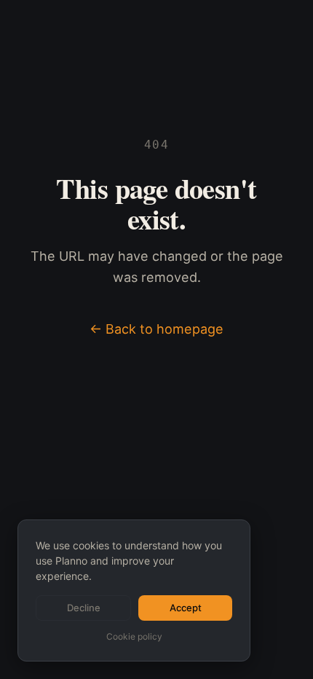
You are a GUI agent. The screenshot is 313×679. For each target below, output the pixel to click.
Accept (186, 607)
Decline (83, 607)
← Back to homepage (156, 329)
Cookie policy (134, 636)
